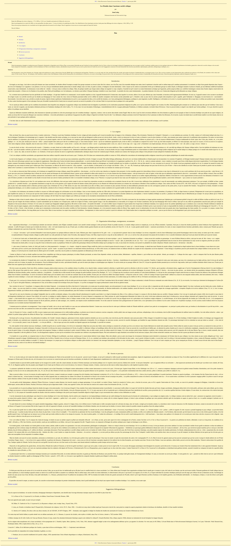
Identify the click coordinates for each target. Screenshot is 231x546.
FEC (96, 1)
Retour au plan (12, 124)
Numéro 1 (124, 1)
